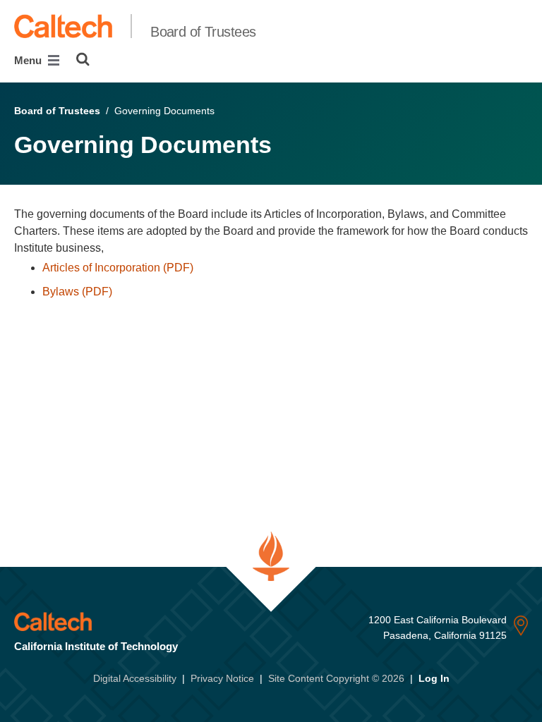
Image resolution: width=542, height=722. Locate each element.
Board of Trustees (202, 31)
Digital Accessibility (134, 678)
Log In (434, 678)
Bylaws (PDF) (77, 292)
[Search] (83, 59)
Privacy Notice (222, 678)
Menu (29, 60)
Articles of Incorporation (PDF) (117, 268)
